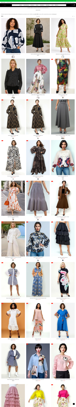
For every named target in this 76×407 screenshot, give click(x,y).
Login (65, 2)
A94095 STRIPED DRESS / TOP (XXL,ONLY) (13, 379)
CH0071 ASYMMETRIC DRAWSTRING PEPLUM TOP (38, 54)
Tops (37, 5)
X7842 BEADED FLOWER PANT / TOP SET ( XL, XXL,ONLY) (13, 257)
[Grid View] (1, 16)
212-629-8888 (3, 2)
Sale (52, 59)
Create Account (69, 2)
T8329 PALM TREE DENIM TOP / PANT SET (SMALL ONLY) (38, 298)
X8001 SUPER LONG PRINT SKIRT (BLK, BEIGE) (38, 94)
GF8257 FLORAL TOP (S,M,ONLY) (38, 257)
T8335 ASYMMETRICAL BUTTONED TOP (38, 379)
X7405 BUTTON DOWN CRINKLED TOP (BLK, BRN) (13, 54)
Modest (56, 5)
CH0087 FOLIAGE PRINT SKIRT (62, 94)
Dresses (32, 5)
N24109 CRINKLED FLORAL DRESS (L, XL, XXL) (62, 298)
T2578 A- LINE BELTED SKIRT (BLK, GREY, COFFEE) (63, 135)
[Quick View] (24, 20)
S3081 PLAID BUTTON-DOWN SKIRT (13, 135)
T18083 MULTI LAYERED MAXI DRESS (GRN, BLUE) (63, 54)
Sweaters (42, 5)
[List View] (2, 16)
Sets (52, 5)
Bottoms (48, 5)
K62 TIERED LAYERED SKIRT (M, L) (63, 257)
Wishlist (73, 2)
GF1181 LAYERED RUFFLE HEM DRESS (38, 176)
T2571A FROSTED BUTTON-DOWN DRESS (13, 176)
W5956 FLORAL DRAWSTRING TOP (63, 176)
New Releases (26, 5)
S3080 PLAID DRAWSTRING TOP (38, 135)
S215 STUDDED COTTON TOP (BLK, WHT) (13, 94)
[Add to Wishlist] (24, 22)
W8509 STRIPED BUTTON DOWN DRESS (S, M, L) (13, 298)
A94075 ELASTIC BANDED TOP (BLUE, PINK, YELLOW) (62, 379)
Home (21, 5)
